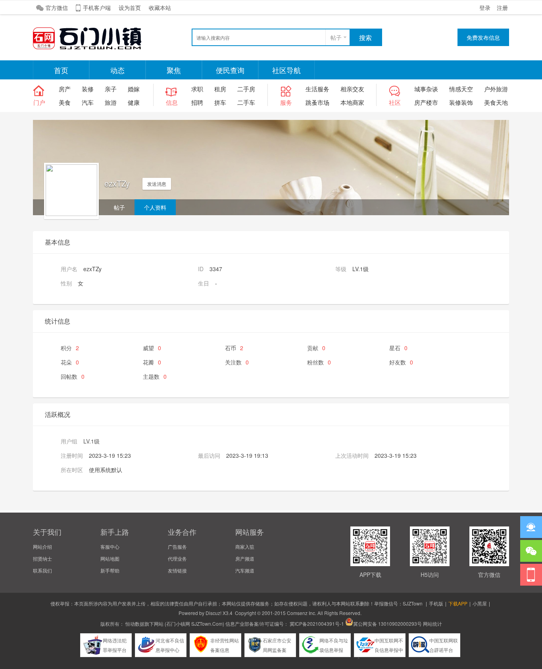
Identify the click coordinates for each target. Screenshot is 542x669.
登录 (484, 8)
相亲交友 (352, 89)
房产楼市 (426, 102)
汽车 (88, 102)
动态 (117, 70)
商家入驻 (244, 546)
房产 (65, 89)
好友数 (401, 362)
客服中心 (109, 546)
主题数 (155, 376)
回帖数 (73, 376)
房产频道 (244, 558)
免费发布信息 (483, 37)
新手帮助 (109, 570)
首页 (61, 70)
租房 (220, 89)
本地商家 (352, 102)
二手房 (246, 89)
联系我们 (42, 570)
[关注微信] (531, 551)
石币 (234, 348)
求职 (197, 89)
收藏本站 (160, 8)
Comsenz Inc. (301, 612)
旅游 (111, 102)
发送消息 (156, 183)
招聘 (197, 102)
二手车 (246, 102)
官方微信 (57, 8)
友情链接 (177, 570)
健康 (134, 102)
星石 (398, 348)
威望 (152, 348)
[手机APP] (531, 575)
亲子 (111, 89)
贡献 (316, 348)
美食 (65, 102)
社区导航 (286, 70)
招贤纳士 (42, 558)
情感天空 (461, 89)
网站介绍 (42, 546)
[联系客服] (531, 527)
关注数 (237, 362)
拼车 (220, 102)
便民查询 (230, 70)
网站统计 (432, 623)
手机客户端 (97, 8)
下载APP (457, 603)
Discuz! (213, 612)
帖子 (336, 37)
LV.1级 (91, 441)
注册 (502, 8)
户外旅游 (496, 89)
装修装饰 (461, 102)
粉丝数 (319, 362)
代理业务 (177, 558)
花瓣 (152, 362)
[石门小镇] (92, 48)
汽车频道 (244, 570)
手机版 (436, 603)
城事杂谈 (426, 89)
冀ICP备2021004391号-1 (317, 623)
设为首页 (130, 8)
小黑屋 (480, 603)
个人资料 (155, 207)
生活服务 (317, 89)
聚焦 (174, 70)
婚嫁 (134, 89)
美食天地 (496, 102)
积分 (70, 348)
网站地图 (109, 558)
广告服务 (177, 546)
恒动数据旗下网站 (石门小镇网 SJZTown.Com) (174, 623)
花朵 (70, 362)
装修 (88, 89)
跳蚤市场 (317, 102)
